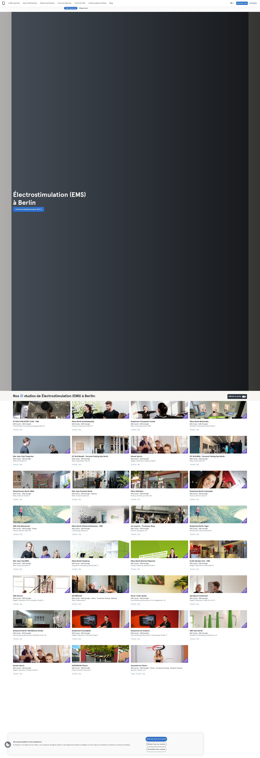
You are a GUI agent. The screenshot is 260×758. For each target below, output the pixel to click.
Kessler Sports (136, 456)
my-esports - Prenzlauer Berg (143, 526)
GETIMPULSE (77, 596)
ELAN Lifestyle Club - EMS (200, 561)
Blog (111, 3)
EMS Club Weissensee (21, 526)
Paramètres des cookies (156, 749)
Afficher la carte (244, 396)
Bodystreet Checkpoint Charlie (143, 421)
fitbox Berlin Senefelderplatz (83, 421)
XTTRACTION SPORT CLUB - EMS (26, 421)
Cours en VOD (80, 3)
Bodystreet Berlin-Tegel (199, 526)
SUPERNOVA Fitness (80, 666)
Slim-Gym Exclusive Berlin (82, 491)
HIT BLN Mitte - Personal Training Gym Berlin (207, 456)
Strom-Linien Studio (139, 596)
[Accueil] (3, 3)
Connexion (253, 3)
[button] (8, 744)
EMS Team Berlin (196, 631)
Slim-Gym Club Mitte (21, 561)
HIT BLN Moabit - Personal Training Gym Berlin (90, 456)
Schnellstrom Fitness (139, 666)
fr (231, 3)
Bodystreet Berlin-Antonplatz (201, 491)
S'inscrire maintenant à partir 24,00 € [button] (28, 209)
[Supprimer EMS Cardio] (75, 8)
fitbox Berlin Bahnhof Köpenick (143, 561)
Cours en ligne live (64, 3)
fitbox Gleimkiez (137, 491)
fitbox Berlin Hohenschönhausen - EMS (87, 526)
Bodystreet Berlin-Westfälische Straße (28, 631)
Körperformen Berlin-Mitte (23, 491)
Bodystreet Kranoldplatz (81, 631)
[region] (105, 744)
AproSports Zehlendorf (199, 596)
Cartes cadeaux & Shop (97, 3)
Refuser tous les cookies (156, 744)
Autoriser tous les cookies (156, 739)
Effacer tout (83, 8)
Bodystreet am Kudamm (140, 631)
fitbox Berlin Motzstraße (199, 421)
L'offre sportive (14, 3)
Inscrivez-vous (242, 3)
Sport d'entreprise (30, 3)
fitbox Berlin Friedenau (81, 561)
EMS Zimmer (18, 596)
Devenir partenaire (47, 3)
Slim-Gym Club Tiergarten (23, 456)
